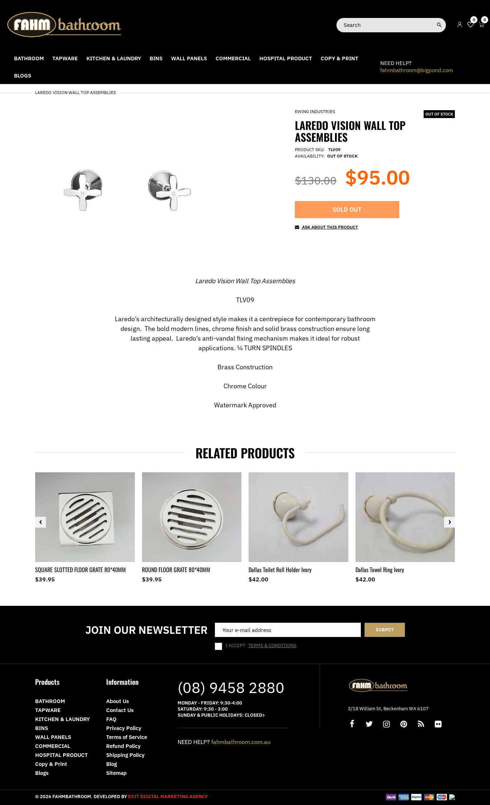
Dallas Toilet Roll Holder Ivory (280, 569)
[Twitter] (369, 724)
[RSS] (421, 724)
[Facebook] (352, 724)
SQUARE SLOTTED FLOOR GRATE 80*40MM (80, 569)
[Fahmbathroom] (64, 24)
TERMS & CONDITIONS (272, 645)
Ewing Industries (315, 111)
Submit (385, 630)
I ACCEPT (261, 646)
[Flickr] (438, 724)
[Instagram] (386, 724)
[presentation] (40, 522)
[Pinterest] (403, 724)
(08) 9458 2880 (231, 687)
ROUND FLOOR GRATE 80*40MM (176, 569)
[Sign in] (460, 25)
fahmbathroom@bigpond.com (416, 70)
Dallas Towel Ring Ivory (379, 569)
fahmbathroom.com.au (240, 741)
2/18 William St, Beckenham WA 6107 (388, 709)
